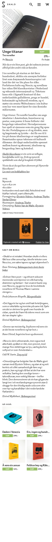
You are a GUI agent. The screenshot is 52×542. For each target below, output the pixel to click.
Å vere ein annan (11, 465)
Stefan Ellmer (9, 199)
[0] (47, 4)
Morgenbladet (34, 296)
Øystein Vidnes (25, 196)
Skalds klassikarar (11, 153)
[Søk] (31, 4)
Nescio (9, 59)
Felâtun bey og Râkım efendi (38, 465)
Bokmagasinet (28, 319)
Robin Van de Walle (24, 205)
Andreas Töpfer (41, 196)
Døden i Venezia (11, 431)
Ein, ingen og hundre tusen (38, 431)
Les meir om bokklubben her (15, 171)
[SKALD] (2, 4)
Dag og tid (22, 354)
